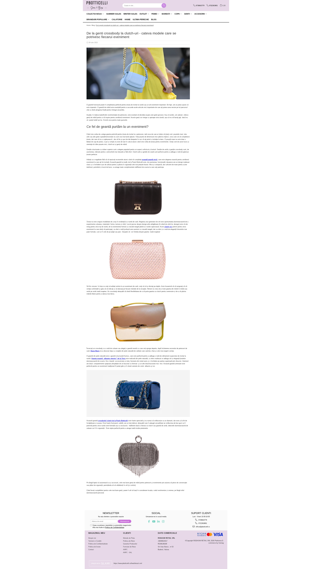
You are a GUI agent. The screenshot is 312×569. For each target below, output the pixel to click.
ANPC (125, 549)
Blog (153, 19)
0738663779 (202, 520)
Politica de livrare (94, 547)
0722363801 (202, 523)
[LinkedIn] (158, 521)
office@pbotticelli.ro (202, 527)
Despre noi (92, 538)
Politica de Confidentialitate (114, 527)
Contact (91, 549)
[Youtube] (153, 521)
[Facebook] (149, 521)
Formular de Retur (129, 547)
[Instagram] (163, 521)
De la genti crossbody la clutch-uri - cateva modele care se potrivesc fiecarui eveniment (125, 25)
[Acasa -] (99, 5)
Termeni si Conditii (94, 541)
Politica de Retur (129, 541)
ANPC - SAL (127, 552)
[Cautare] (163, 5)
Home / (89, 25)
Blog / (94, 25)
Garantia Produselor (130, 544)
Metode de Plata (129, 538)
